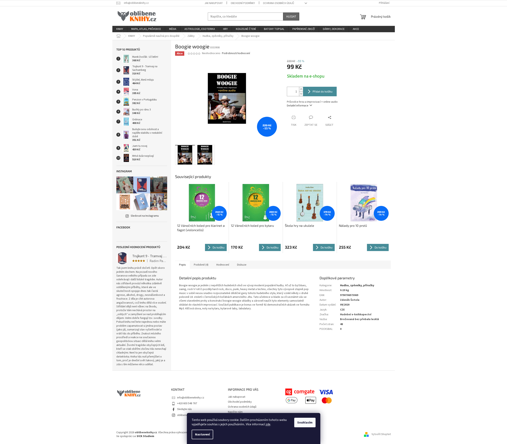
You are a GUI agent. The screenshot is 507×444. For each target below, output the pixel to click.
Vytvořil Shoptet (381, 434)
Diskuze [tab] (241, 265)
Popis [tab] (182, 265)
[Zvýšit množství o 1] (301, 89)
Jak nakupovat (214, 3)
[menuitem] (119, 29)
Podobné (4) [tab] (201, 265)
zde (268, 424)
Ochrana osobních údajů (278, 3)
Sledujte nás (184, 409)
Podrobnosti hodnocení (236, 53)
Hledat (291, 16)
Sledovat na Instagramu (145, 216)
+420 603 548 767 (187, 403)
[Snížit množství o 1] (301, 94)
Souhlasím (305, 422)
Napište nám (235, 412)
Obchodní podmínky (243, 3)
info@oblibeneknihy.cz (190, 398)
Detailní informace (297, 106)
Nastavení (202, 434)
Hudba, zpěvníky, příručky (357, 285)
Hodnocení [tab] (222, 265)
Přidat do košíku (322, 91)
